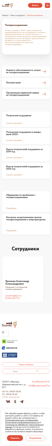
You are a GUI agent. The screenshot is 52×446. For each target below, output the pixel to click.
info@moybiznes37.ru (39, 385)
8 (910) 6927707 (12, 298)
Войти (35, 5)
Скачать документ (14, 123)
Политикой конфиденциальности (22, 422)
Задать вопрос (26, 364)
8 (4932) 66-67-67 (41, 381)
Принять (14, 438)
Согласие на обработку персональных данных (24, 426)
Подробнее (11, 208)
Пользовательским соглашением (21, 420)
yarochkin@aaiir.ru (13, 296)
